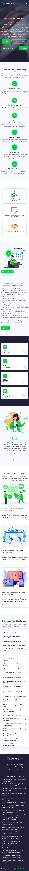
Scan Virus (9, 764)
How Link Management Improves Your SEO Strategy (13, 799)
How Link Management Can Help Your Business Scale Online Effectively (13, 851)
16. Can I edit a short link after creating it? (11, 700)
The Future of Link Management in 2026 (14, 815)
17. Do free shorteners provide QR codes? (12, 705)
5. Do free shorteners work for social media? (13, 649)
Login (6, 41)
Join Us (5, 328)
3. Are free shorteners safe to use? (12, 641)
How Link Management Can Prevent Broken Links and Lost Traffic (12, 833)
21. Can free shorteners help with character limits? (12, 724)
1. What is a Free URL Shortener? (12, 633)
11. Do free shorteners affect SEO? (12, 677)
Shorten (24, 48)
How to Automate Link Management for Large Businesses (13, 823)
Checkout (5, 521)
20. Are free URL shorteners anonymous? (10, 719)
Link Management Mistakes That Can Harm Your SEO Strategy (13, 819)
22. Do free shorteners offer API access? (12, 729)
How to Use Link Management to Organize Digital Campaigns (11, 842)
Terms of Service (9, 770)
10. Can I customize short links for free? (12, 673)
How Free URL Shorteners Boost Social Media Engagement (13, 780)
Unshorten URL (18, 764)
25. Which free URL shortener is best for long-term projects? (13, 744)
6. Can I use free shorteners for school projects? (13, 654)
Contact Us (9, 767)
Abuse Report (21, 770)
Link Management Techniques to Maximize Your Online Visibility (11, 856)
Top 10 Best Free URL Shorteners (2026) (14, 776)
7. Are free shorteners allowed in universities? (12, 659)
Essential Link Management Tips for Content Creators (12, 847)
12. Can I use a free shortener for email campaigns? (14, 682)
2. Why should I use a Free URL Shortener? (11, 637)
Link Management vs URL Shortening (14, 803)
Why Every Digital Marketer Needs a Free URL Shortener (14, 789)
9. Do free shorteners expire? (11, 669)
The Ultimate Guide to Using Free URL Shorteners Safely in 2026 (13, 785)
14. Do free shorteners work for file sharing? (12, 692)
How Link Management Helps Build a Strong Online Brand (13, 806)
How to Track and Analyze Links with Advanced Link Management (12, 861)
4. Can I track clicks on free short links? (14, 645)
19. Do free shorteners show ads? (12, 715)
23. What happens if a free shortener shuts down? (13, 734)
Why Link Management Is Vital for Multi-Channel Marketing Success (14, 828)
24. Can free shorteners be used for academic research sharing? (13, 739)
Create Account (19, 41)
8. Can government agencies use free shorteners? (13, 664)
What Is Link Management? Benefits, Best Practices (14, 794)
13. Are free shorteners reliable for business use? (12, 687)
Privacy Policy (19, 767)
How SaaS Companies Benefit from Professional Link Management (12, 837)
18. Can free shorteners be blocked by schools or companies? (13, 710)
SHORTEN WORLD (20, 869)
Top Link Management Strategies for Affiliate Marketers (13, 811)
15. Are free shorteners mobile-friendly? (14, 696)
